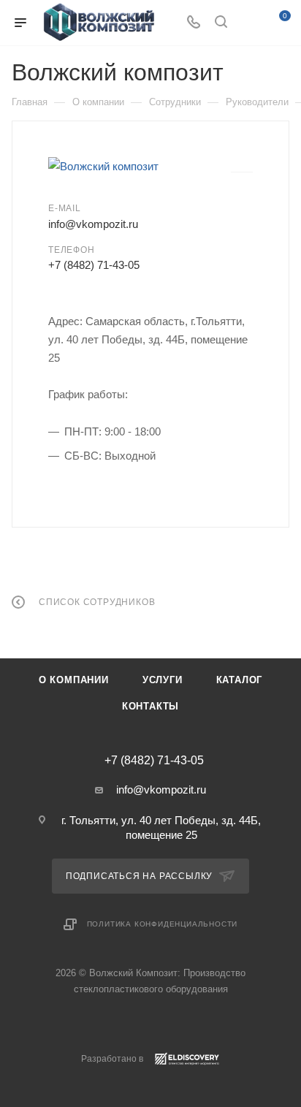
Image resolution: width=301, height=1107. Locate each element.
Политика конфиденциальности (162, 924)
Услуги (162, 679)
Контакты (150, 706)
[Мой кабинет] (248, 23)
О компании (74, 679)
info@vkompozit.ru (93, 224)
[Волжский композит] (139, 166)
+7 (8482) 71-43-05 (94, 265)
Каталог (239, 679)
